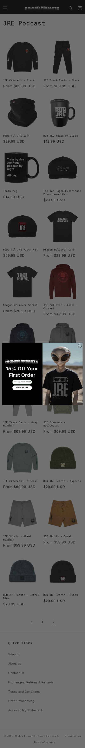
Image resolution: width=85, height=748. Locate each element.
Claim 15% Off (22, 388)
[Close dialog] (80, 346)
